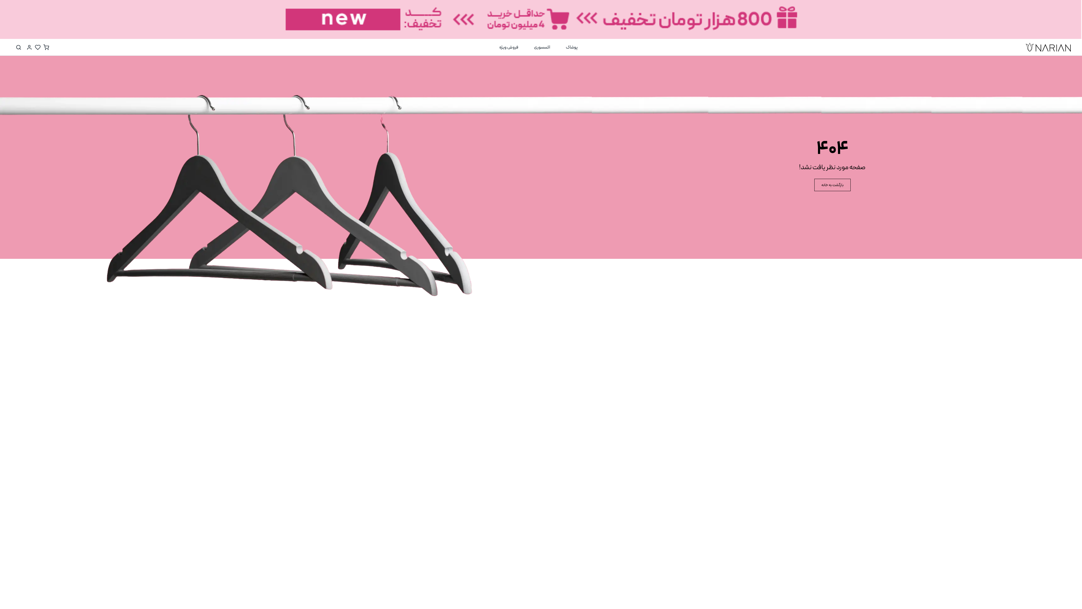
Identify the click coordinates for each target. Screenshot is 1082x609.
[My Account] (29, 47)
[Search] (19, 47)
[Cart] (46, 47)
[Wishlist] (38, 47)
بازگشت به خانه (832, 185)
